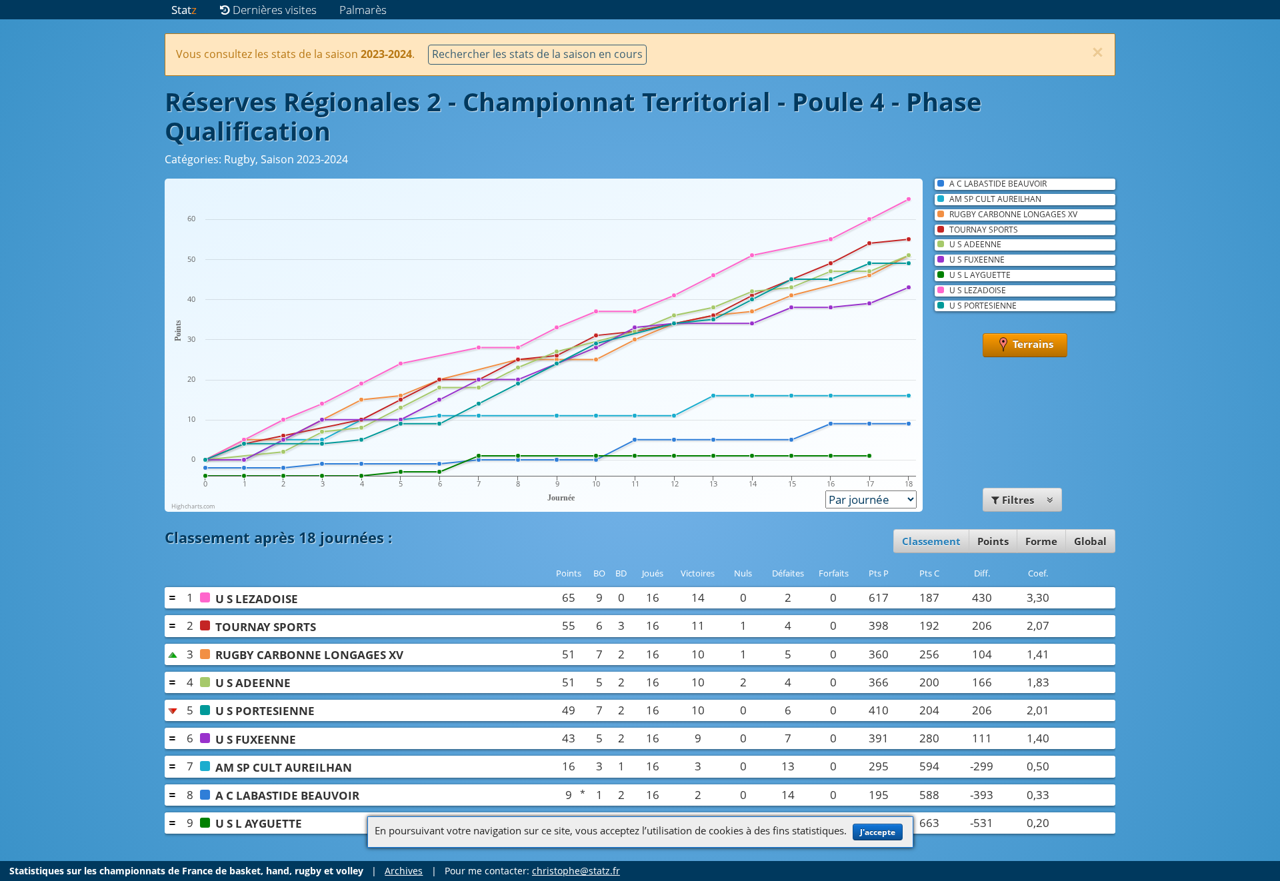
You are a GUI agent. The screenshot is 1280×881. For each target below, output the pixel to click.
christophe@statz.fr (576, 870)
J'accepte (877, 832)
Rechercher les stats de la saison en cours (537, 54)
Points (993, 541)
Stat (184, 9)
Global (1090, 541)
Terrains (1031, 344)
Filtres (1018, 499)
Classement (931, 541)
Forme (1041, 541)
